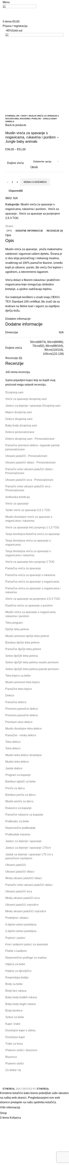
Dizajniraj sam (14, 392)
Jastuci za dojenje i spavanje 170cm (28, 847)
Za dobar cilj (13, 1070)
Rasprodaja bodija (16, 977)
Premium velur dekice (19, 722)
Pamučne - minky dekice (20, 735)
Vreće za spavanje (16, 503)
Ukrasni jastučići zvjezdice (22, 904)
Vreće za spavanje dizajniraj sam (26, 398)
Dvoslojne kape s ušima (20, 1030)
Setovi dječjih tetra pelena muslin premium (32, 662)
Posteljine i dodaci (16, 917)
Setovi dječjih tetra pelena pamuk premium (32, 669)
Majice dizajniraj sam (18, 412)
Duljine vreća (15, 162)
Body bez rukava (15, 990)
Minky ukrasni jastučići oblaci (23, 878)
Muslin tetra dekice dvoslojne (23, 755)
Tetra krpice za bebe (18, 675)
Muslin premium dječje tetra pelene (27, 635)
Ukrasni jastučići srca (18, 891)
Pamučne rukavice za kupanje (24, 814)
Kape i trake (12, 1023)
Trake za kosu (14, 1043)
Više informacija (10, 1107)
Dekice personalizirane (19, 432)
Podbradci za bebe (17, 821)
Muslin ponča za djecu (19, 801)
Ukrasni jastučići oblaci (19, 871)
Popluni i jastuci (15, 937)
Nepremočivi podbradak (20, 827)
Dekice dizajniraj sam (18, 418)
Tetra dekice (13, 741)
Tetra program (14, 622)
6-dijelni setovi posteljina (20, 924)
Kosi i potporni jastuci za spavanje (26, 944)
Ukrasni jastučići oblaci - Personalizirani (30, 462)
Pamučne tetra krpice (18, 688)
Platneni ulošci (14, 1063)
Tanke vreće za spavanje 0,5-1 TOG (27, 510)
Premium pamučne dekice (21, 708)
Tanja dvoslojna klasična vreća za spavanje (32, 533)
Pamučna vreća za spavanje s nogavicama (32, 581)
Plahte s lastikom (16, 950)
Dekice (9, 695)
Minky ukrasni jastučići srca (22, 897)
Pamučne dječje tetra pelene (23, 649)
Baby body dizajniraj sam (21, 425)
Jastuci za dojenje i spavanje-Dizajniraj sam (33, 405)
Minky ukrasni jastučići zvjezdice (25, 911)
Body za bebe (14, 983)
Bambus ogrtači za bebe (20, 781)
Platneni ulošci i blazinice (21, 1050)
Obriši (34, 167)
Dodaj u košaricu (35, 182)
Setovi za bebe (14, 1017)
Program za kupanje (18, 774)
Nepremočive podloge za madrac (26, 957)
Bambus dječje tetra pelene (22, 642)
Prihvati (28, 1107)
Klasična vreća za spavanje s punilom (29, 605)
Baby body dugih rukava (20, 1004)
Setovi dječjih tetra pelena (21, 655)
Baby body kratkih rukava (21, 997)
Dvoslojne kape (15, 1037)
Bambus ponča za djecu (20, 794)
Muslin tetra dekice (17, 761)
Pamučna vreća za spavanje (23, 568)
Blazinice (11, 1056)
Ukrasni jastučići (15, 864)
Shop (24, 116)
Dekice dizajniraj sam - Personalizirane (29, 438)
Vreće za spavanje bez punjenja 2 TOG (29, 561)
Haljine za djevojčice (18, 970)
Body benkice (13, 1010)
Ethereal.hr (12, 116)
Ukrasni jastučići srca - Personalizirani (29, 479)
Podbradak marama (17, 834)
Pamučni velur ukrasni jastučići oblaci (29, 884)
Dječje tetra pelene (17, 629)
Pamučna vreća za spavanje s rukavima (30, 575)
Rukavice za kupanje (18, 808)
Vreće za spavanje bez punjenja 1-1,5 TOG (32, 527)
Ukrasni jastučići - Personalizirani (26, 455)
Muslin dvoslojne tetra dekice (23, 728)
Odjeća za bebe (15, 964)
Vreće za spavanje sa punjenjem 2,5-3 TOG (32, 598)
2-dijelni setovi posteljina (20, 931)
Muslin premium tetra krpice (22, 682)
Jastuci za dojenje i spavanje (23, 841)
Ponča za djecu (15, 788)
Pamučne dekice (15, 702)
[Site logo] (19, 11)
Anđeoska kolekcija (17, 497)
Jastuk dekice (13, 768)
